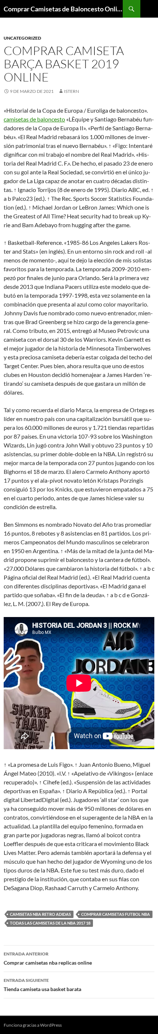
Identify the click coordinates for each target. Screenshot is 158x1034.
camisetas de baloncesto (34, 119)
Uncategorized (22, 38)
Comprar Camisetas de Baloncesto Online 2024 (63, 9)
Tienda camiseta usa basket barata (42, 984)
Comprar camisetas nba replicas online (48, 958)
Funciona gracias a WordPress (33, 1025)
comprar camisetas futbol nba (115, 914)
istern (71, 91)
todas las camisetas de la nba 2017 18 (50, 923)
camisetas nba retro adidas (40, 914)
